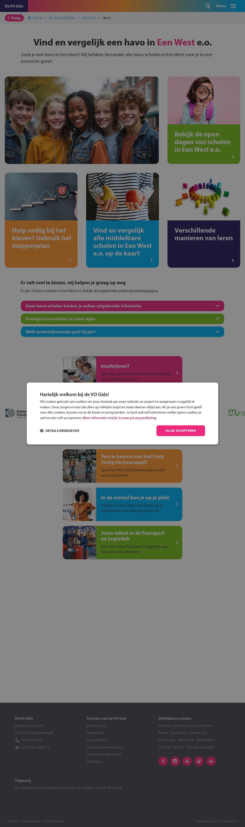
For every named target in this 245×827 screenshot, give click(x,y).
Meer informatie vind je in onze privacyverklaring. (120, 417)
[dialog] (122, 413)
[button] (59, 431)
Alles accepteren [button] (181, 431)
